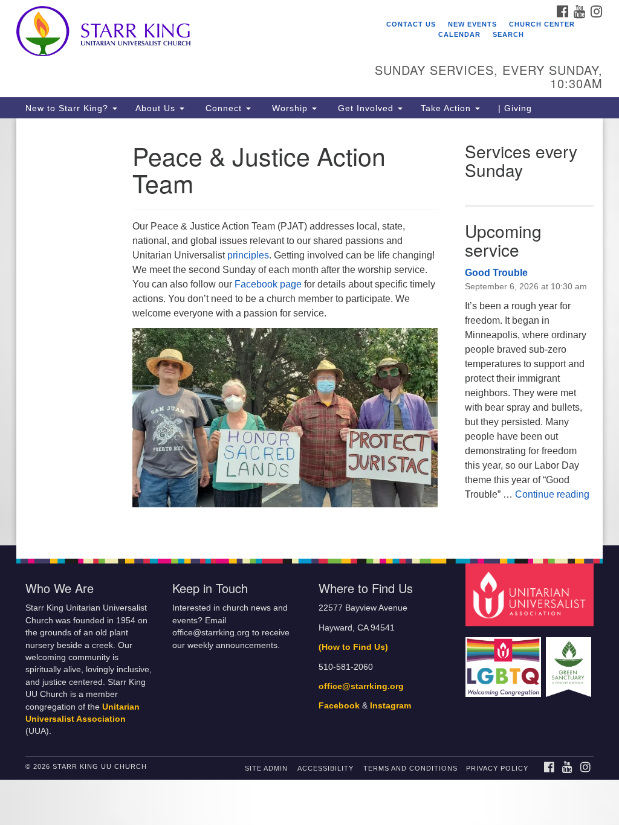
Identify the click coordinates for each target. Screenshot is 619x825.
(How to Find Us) (353, 647)
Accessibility (325, 768)
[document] (309, 331)
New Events (472, 24)
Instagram (390, 705)
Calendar (459, 34)
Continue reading (552, 494)
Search (508, 34)
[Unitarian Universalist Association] (531, 594)
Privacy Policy (497, 768)
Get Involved (366, 108)
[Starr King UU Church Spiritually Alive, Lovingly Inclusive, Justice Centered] (187, 33)
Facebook (339, 705)
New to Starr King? (68, 108)
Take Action (447, 108)
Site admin (266, 768)
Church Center (542, 24)
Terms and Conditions (410, 768)
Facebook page (268, 284)
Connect (224, 108)
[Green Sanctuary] (570, 661)
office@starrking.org (361, 686)
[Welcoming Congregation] (504, 661)
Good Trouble (496, 273)
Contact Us (411, 24)
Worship (290, 108)
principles (248, 255)
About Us (156, 108)
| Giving (515, 108)
